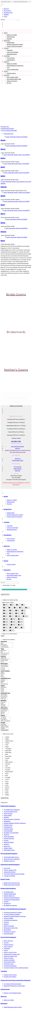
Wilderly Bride (8, 848)
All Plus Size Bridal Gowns (11, 857)
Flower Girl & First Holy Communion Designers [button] (16, 980)
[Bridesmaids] (7, 644)
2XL (12, 630)
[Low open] (5, 669)
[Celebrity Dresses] (5, 659)
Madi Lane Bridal (9, 842)
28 (24, 613)
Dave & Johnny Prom (10, 952)
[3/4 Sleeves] (5, 718)
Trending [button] (4, 971)
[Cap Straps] (5, 724)
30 (6, 616)
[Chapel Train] (4, 697)
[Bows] (4, 682)
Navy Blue (8, 756)
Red (6, 775)
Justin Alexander (9, 836)
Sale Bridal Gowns (9, 850)
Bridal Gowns (16, 294)
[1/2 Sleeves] (5, 717)
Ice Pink (7, 764)
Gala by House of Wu (10, 870)
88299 (3, 196)
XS (6, 627)
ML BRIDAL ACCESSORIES (11, 833)
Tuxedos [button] (6, 522)
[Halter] (4, 703)
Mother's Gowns (16, 369)
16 (12, 610)
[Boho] (5, 652)
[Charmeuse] (3, 687)
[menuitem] (17, 9)
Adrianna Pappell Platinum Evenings (15, 916)
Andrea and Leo (8, 945)
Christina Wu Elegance (10, 920)
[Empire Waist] (4, 711)
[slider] (28, 589)
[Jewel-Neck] (4, 706)
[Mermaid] (4, 712)
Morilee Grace (8, 825)
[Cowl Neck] (4, 702)
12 (27, 607)
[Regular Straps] (5, 725)
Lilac (6, 760)
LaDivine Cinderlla (9, 960)
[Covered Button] (5, 665)
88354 (3, 158)
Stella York (7, 846)
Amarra (6, 943)
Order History (17, 469)
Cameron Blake (8, 918)
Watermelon (9, 772)
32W (13, 625)
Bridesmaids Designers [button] (8, 888)
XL (6, 630)
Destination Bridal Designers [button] (10, 864)
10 (21, 607)
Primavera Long (8, 964)
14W (18, 616)
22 (6, 613)
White (7, 795)
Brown (7, 787)
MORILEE (6, 817)
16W (25, 616)
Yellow (7, 737)
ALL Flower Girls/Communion (12, 984)
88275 (3, 214)
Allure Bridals (8, 815)
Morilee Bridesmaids (10, 894)
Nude (6, 783)
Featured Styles (8, 134)
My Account (7, 11)
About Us (17, 458)
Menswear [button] (4, 1003)
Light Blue (8, 750)
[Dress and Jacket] (5, 653)
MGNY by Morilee (9, 926)
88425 (3, 149)
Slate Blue (8, 752)
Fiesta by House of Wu (10, 956)
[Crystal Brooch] (4, 684)
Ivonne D (6, 922)
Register (6, 14)
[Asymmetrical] (4, 696)
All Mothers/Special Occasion (13, 912)
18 (18, 610)
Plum (6, 773)
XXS (21, 625)
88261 (3, 205)
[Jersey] (3, 691)
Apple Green (9, 741)
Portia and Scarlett (9, 962)
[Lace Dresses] (5, 654)
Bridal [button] (6, 496)
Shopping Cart (8, 13)
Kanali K (6, 901)
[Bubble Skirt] (5, 658)
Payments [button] (7, 570)
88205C (3, 232)
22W (21, 619)
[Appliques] (4, 680)
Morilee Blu (7, 821)
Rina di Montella (8, 934)
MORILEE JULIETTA (9, 861)
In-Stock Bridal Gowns (10, 811)
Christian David (8, 829)
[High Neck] (4, 705)
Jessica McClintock (9, 872)
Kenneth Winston (9, 838)
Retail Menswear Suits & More (13, 1007)
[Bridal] (7, 643)
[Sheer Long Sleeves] (5, 721)
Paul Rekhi (7, 948)
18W (6, 619)
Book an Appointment (20, 1)
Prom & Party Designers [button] (8, 937)
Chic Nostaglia (8, 831)
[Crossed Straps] (5, 666)
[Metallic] (3, 674)
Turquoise (8, 749)
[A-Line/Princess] (4, 709)
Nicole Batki (7, 930)
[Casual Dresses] (7, 645)
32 (12, 616)
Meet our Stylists (9, 1000)
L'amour (6, 840)
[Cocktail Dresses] (7, 647)
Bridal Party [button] (8, 509)
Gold (6, 785)
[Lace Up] (5, 668)
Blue (6, 754)
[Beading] (4, 681)
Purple (7, 758)
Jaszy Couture (8, 946)
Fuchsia (7, 770)
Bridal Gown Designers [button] (8, 806)
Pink (6, 766)
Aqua (6, 747)
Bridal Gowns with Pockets (12, 885)
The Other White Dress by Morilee (14, 874)
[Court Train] (4, 698)
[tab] (17, 496)
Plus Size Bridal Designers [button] (9, 853)
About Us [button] (7, 546)
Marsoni (6, 924)
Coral (7, 779)
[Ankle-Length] (4, 695)
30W (6, 625)
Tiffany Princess (8, 958)
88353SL (4, 187)
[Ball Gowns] (5, 650)
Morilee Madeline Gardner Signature (15, 823)
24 (12, 613)
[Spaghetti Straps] (5, 727)
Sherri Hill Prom (8, 941)
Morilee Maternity (9, 896)
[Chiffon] (3, 688)
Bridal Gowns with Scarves (12, 883)
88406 (3, 140)
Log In (5, 16)
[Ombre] (3, 676)
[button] (6, 33)
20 (24, 610)
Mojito (7, 739)
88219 (3, 241)
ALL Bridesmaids (8, 892)
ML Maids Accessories (10, 905)
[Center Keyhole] (5, 660)
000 (6, 605)
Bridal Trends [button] (5, 879)
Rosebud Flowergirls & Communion (14, 986)
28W (21, 622)
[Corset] (5, 662)
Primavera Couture (9, 932)
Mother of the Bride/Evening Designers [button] (13, 909)
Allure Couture (8, 813)
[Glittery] (3, 672)
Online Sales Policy (17, 460)
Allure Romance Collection (12, 819)
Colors (6, 950)
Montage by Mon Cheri (11, 928)
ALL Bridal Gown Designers (12, 810)
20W (13, 619)
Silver (7, 793)
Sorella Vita (7, 903)
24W (6, 622)
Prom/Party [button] (7, 535)
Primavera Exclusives (10, 966)
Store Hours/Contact (17, 446)
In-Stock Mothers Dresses (12, 914)
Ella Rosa (6, 835)
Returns (17, 448)
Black (7, 789)
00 (12, 605)
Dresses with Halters (10, 977)
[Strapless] (5, 728)
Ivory (6, 781)
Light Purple (9, 762)
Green (7, 743)
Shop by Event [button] (5, 989)
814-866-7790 (5, 1)
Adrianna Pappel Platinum (12, 898)
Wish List (6, 9)
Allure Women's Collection (12, 859)
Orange (7, 777)
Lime (6, 745)
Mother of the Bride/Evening (12, 993)
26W (13, 622)
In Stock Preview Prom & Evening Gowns (16, 968)
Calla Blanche (8, 827)
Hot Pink (7, 768)
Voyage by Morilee (9, 876)
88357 (3, 167)
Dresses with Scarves (10, 975)
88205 (3, 223)
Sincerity (6, 844)
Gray (6, 791)
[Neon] (3, 675)
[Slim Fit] (4, 713)
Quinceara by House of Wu (12, 954)
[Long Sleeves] (5, 719)
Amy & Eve (7, 868)
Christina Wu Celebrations (12, 900)
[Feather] (3, 690)
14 (6, 610)
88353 (3, 176)
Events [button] (6, 561)
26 (18, 613)
